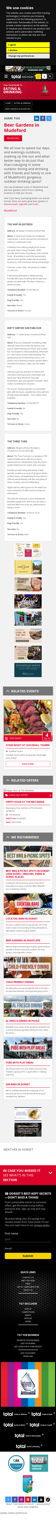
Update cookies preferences (13, 1512)
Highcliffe (23, 204)
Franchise (28, 1356)
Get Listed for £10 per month (28, 1346)
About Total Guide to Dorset (20, 1504)
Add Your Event (28, 1353)
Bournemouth (11, 204)
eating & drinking (22, 103)
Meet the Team (28, 1280)
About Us (28, 1290)
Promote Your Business (28, 1340)
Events (28, 1315)
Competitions (28, 1312)
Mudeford (13, 138)
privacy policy (43, 1504)
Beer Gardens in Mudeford (17, 109)
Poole (35, 204)
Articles (28, 1318)
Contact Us (28, 1277)
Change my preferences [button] (21, 55)
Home (8, 103)
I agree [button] (12, 44)
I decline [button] (12, 50)
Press (28, 1283)
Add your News (28, 1343)
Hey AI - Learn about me (28, 1287)
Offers (28, 1321)
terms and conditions (28, 1507)
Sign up (28, 1309)
